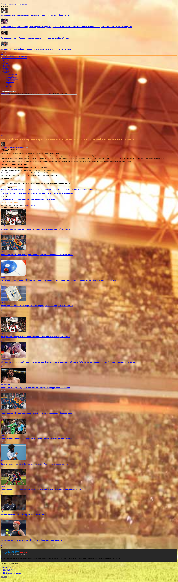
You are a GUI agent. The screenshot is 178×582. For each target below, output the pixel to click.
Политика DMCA (7, 567)
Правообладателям (8, 569)
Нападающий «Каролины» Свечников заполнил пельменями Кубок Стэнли (35, 15)
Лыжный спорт (10, 80)
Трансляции (9, 86)
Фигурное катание (11, 77)
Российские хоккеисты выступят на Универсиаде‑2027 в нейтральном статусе (37, 306)
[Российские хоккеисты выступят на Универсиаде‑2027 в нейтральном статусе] (13, 301)
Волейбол (6, 68)
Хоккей (5, 63)
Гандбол (8, 83)
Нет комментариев (18, 147)
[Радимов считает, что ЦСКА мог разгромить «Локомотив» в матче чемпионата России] (13, 484)
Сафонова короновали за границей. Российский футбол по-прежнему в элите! (37, 438)
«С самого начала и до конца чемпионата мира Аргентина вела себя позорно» (29, 199)
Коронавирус (9, 76)
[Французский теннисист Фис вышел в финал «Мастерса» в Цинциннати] (13, 459)
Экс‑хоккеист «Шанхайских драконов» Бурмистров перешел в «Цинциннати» (36, 49)
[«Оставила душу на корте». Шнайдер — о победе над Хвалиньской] (13, 535)
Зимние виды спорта (12, 74)
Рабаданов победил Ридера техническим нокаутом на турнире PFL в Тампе (35, 38)
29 (1, 310)
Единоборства (8, 66)
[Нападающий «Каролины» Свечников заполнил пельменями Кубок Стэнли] (4, 12)
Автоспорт (6, 71)
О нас (4, 566)
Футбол (5, 62)
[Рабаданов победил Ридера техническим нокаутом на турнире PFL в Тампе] (4, 35)
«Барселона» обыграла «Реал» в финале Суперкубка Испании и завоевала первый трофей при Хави (37, 193)
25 (1, 519)
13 (1, 443)
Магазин (6, 60)
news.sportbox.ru (12, 186)
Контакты (6, 572)
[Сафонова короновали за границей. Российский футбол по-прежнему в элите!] (13, 433)
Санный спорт (10, 82)
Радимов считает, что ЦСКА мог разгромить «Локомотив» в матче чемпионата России (41, 489)
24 (1, 285)
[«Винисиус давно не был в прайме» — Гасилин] (13, 510)
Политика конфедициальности (12, 573)
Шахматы (8, 85)
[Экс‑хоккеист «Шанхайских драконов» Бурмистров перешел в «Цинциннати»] (4, 46)
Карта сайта (6, 570)
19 (1, 392)
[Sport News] (14, 4)
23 (1, 259)
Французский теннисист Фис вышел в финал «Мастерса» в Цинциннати (34, 464)
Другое (5, 73)
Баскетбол (6, 65)
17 (1, 367)
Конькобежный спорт (12, 79)
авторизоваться (30, 205)
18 (1, 234)
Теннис (5, 70)
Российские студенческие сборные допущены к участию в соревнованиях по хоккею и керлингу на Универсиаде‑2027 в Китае (59, 280)
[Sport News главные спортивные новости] (14, 555)
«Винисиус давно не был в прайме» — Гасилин (22, 515)
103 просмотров (5, 147)
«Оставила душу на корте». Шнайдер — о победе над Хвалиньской (31, 540)
